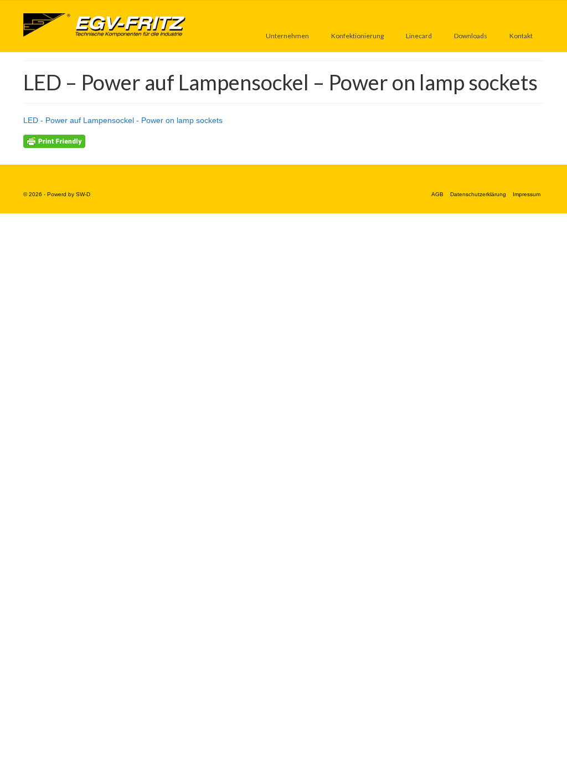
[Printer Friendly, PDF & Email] (54, 140)
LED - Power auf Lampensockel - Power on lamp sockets (123, 120)
